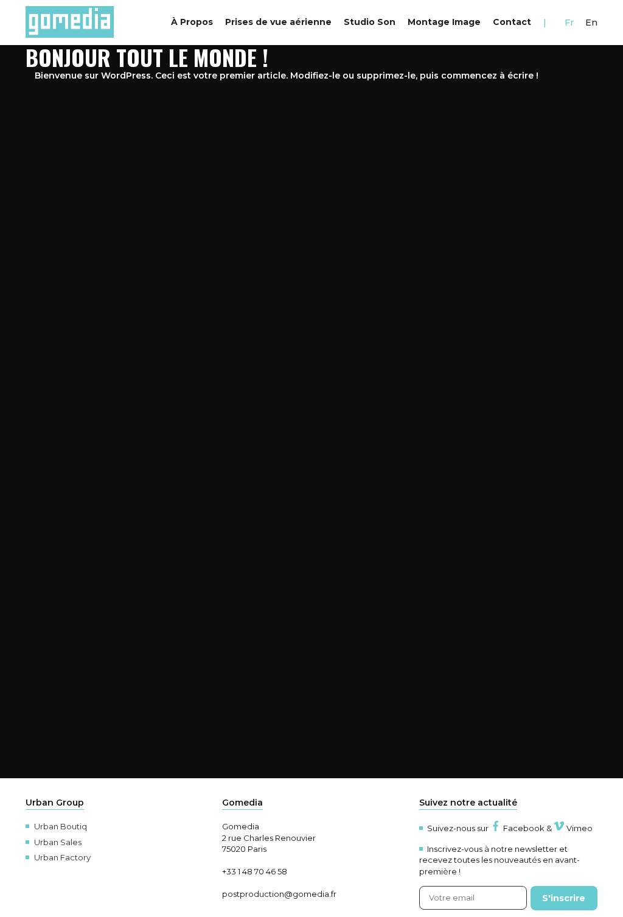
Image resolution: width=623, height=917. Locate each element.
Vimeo (579, 828)
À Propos (192, 21)
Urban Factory (62, 857)
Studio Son (369, 21)
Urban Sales (58, 842)
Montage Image (444, 21)
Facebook (524, 828)
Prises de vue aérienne (278, 21)
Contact (512, 21)
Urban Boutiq (60, 826)
